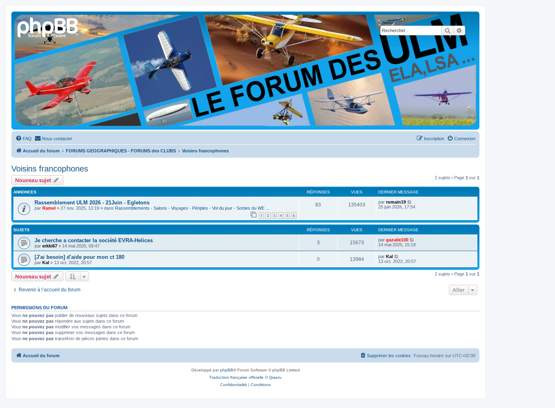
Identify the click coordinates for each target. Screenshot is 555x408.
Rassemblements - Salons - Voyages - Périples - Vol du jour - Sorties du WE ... (192, 208)
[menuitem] (23, 138)
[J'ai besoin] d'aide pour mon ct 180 (79, 257)
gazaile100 (397, 239)
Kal (45, 262)
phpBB (226, 370)
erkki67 (49, 245)
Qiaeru (275, 377)
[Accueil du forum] (48, 26)
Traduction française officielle (236, 377)
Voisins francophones (49, 168)
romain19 (396, 202)
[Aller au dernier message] (409, 202)
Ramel (49, 208)
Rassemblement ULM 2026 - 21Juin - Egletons (92, 203)
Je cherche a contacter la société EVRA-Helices (94, 240)
